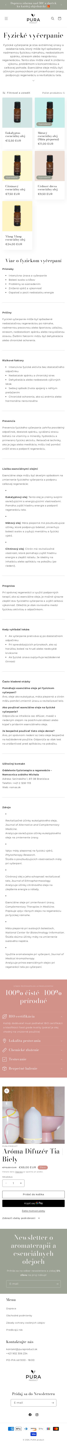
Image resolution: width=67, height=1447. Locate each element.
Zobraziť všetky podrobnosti (19, 1218)
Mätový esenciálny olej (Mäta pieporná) (48, 136)
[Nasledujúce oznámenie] (61, 4)
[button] (6, 18)
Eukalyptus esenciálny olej (15, 134)
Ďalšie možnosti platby (33, 1211)
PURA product (37, 1440)
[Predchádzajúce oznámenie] (5, 4)
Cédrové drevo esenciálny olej (48, 188)
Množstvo (7, 1177)
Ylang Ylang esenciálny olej (15, 238)
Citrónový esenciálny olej (15, 188)
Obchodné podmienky (19, 1315)
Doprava (19, 1172)
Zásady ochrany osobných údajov (25, 1322)
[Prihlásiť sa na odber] (57, 1284)
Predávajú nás (14, 1329)
